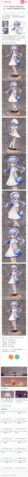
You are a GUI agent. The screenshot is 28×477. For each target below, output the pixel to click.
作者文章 (5, 409)
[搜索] (26, 2)
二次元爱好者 (13, 475)
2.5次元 (6, 12)
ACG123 (3, 475)
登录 (22, 1)
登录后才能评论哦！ (7, 405)
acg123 (16, 12)
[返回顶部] (26, 475)
